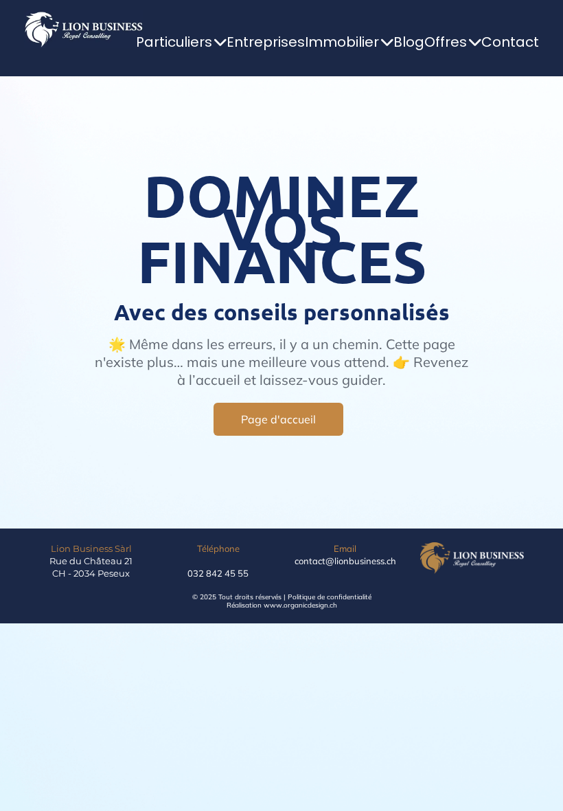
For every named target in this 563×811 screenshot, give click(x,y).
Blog (408, 42)
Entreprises (266, 42)
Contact (510, 42)
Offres (445, 42)
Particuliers (174, 42)
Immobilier (342, 42)
